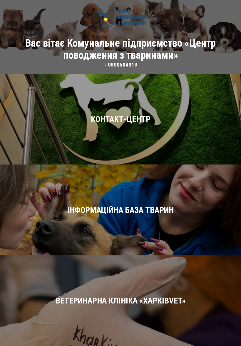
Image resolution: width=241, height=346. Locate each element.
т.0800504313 (120, 64)
